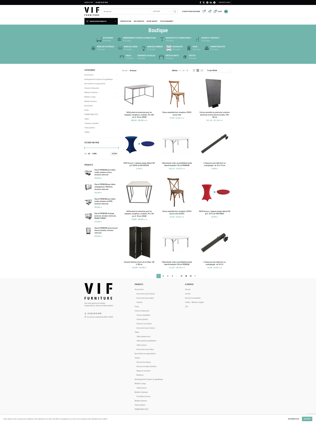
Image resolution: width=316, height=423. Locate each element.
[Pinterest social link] (207, 2)
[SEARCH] (175, 11)
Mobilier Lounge (90, 97)
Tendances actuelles (91, 123)
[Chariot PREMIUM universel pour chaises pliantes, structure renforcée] (88, 232)
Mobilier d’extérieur (91, 92)
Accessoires (88, 75)
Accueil (125, 71)
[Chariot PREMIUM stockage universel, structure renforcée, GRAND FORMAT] (88, 217)
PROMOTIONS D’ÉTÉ (141, 409)
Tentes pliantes (89, 128)
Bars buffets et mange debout (94, 84)
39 (190, 276)
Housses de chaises (144, 362)
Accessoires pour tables (145, 298)
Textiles (87, 132)
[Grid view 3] (198, 70)
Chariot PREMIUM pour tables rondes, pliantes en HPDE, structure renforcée (105, 201)
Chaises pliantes (142, 319)
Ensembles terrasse (143, 396)
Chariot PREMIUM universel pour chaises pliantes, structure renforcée (106, 230)
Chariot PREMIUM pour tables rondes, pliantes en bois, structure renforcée (105, 172)
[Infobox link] (228, 11)
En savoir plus (293, 419)
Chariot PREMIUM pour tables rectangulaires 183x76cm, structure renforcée (105, 186)
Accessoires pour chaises (146, 294)
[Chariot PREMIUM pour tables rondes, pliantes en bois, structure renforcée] (88, 174)
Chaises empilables (143, 315)
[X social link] (204, 2)
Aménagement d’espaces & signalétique (98, 79)
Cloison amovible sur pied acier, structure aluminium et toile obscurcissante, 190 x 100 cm (214, 114)
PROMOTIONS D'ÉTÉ (91, 114)
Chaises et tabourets (91, 88)
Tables (86, 119)
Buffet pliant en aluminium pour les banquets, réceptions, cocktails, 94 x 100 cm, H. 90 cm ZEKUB (139, 213)
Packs (86, 110)
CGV (186, 307)
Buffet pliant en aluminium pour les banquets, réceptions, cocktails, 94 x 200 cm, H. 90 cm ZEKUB (139, 114)
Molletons (140, 375)
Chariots (139, 302)
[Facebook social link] (200, 2)
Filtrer (114, 154)
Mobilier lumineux (90, 101)
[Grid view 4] (202, 70)
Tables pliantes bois (143, 337)
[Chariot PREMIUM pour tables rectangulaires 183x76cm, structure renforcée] (88, 188)
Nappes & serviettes (143, 371)
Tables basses (142, 345)
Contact (188, 294)
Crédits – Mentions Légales (194, 302)
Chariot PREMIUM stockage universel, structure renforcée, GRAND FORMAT (105, 215)
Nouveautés (88, 106)
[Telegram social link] (214, 2)
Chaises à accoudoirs (144, 324)
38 (186, 276)
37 (181, 276)
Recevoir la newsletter (193, 298)
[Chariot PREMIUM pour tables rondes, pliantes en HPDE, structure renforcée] (88, 203)
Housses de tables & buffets (147, 366)
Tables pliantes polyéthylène (146, 341)
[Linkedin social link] (211, 2)
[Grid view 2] (194, 70)
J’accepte (307, 419)
